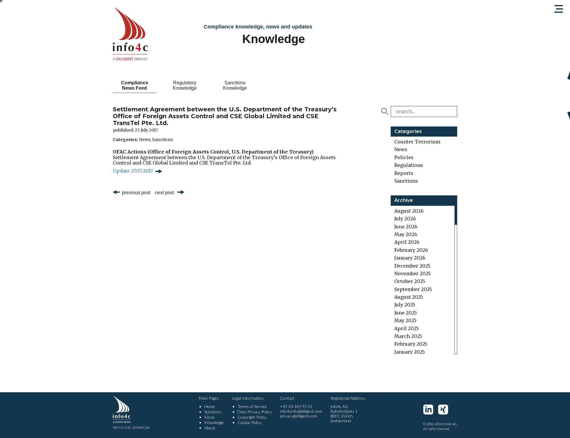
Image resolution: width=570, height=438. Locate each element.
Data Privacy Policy (255, 411)
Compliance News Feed (134, 85)
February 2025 (411, 344)
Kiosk (209, 417)
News (144, 139)
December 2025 (412, 266)
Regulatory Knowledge (185, 85)
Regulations (408, 165)
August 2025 (408, 297)
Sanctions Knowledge (235, 85)
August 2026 (409, 211)
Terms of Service (252, 406)
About (209, 427)
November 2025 (412, 273)
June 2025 (405, 313)
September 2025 (413, 289)
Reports (403, 173)
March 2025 (408, 336)
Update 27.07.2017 (133, 170)
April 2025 (406, 328)
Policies (404, 157)
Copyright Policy (252, 417)
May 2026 (405, 234)
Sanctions (162, 139)
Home (209, 406)
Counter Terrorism (417, 142)
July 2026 (405, 219)
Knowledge (214, 422)
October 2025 (409, 281)
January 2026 (409, 258)
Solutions (212, 411)
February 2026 (411, 250)
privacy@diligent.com (298, 415)
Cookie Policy (250, 422)
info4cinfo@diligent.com (301, 411)
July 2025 (404, 305)
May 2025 (405, 320)
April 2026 (406, 242)
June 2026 (405, 227)
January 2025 (409, 352)
